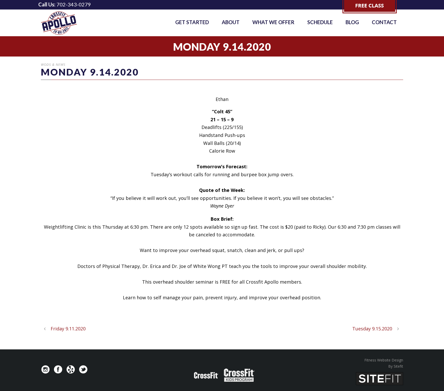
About (230, 22)
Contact (384, 22)
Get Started (192, 22)
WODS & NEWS (53, 64)
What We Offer (273, 22)
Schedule (320, 22)
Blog (352, 22)
